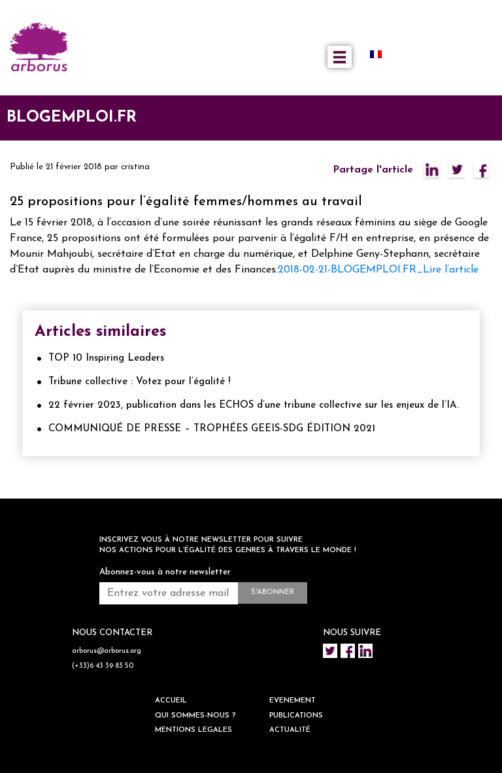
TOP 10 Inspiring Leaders (106, 358)
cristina (135, 167)
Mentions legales (193, 730)
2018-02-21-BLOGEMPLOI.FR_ (350, 270)
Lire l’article (450, 270)
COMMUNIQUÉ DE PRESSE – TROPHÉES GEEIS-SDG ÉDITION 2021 (211, 429)
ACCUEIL (171, 700)
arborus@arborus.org (106, 651)
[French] (381, 54)
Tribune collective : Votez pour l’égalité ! (139, 382)
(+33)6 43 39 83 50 (102, 666)
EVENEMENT (292, 700)
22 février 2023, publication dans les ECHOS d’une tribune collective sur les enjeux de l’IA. (253, 405)
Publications (296, 715)
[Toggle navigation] (339, 57)
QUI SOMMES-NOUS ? (195, 715)
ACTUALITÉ (289, 730)
